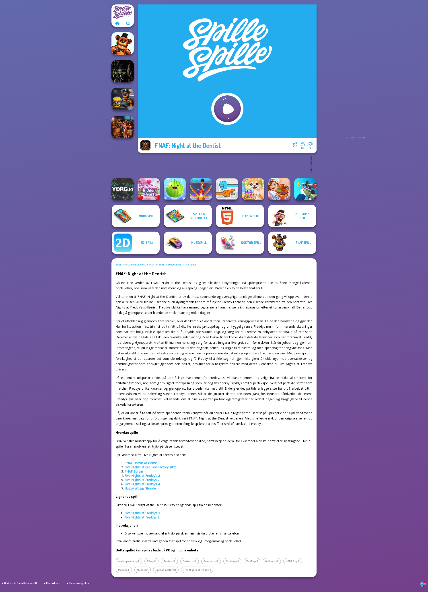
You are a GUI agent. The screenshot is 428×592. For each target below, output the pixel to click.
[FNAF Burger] (122, 99)
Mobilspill (124, 569)
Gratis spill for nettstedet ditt (20, 583)
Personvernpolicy (79, 583)
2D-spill (151, 561)
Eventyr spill (156, 264)
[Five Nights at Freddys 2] (122, 71)
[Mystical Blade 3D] (201, 189)
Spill (118, 264)
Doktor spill (189, 561)
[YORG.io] (122, 189)
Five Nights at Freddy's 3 (142, 475)
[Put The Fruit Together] (175, 189)
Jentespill (169, 561)
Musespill (142, 569)
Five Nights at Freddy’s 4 (142, 484)
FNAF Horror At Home (141, 463)
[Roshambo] (227, 189)
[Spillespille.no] (117, 23)
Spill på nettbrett (166, 569)
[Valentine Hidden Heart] (149, 189)
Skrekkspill (174, 264)
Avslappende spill (135, 264)
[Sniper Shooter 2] (305, 189)
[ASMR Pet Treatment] (253, 189)
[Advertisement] (356, 71)
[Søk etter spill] (128, 23)
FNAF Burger (134, 471)
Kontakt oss (53, 583)
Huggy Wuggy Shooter (141, 488)
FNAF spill (190, 264)
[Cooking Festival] (279, 189)
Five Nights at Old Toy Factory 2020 (151, 467)
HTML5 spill (293, 561)
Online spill (271, 561)
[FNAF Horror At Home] (122, 127)
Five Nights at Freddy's (197, 569)
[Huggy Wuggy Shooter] (122, 43)
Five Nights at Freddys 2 (142, 480)
